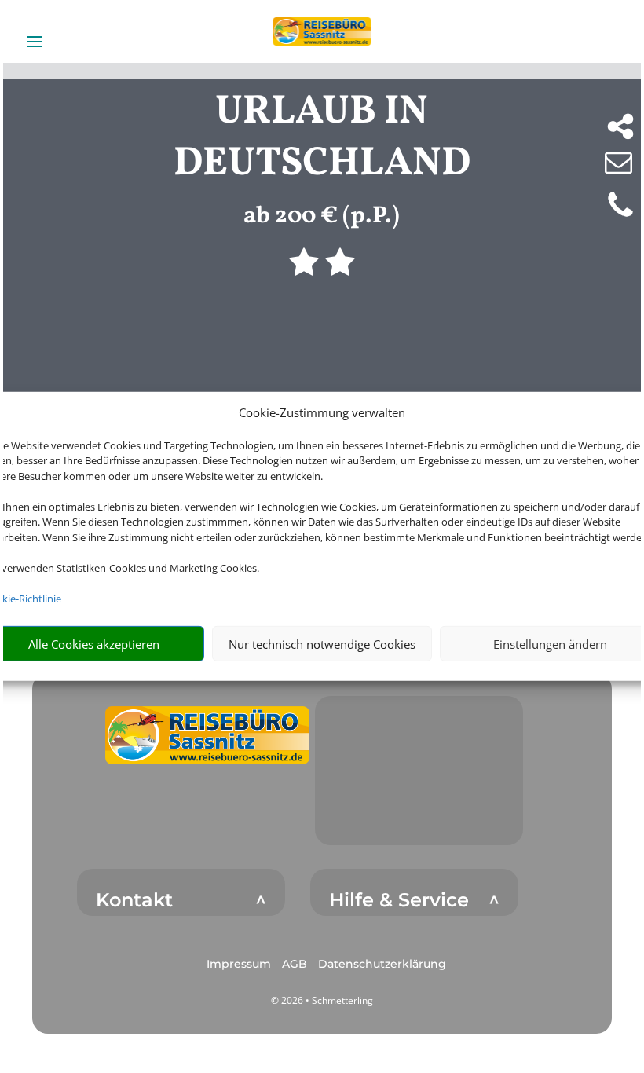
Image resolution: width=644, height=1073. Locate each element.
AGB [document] (294, 964)
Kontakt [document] (134, 900)
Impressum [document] (239, 964)
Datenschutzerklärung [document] (382, 964)
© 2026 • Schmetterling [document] (322, 1000)
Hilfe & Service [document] (399, 900)
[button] (207, 735)
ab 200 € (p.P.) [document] (321, 216)
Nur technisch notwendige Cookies (322, 644)
